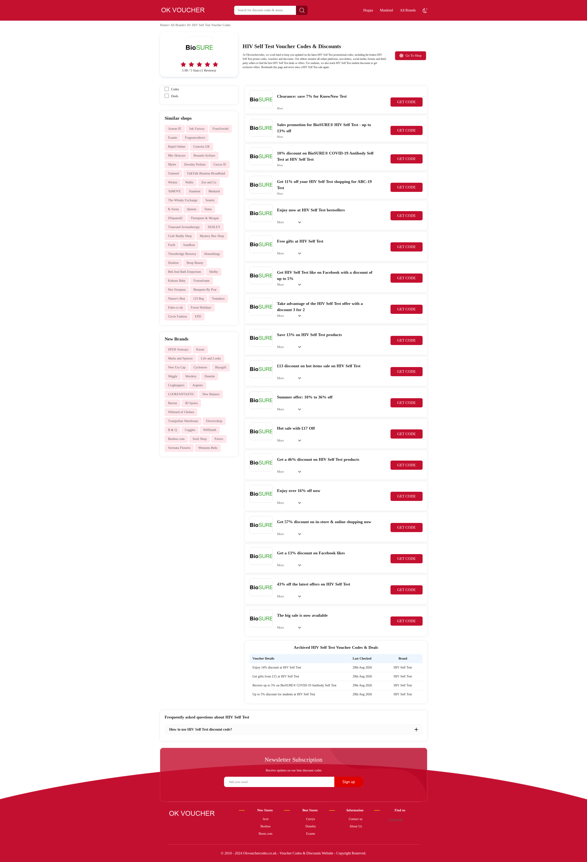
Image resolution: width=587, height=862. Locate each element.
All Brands (408, 10)
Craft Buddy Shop (180, 236)
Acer (266, 819)
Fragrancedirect (195, 137)
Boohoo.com (176, 439)
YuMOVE (174, 191)
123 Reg (198, 298)
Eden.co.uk (175, 307)
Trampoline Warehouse (183, 421)
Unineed (173, 173)
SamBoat (189, 245)
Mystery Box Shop (212, 236)
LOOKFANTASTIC (181, 394)
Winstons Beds (207, 448)
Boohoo (265, 826)
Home (164, 25)
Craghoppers (176, 385)
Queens (191, 209)
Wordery (191, 376)
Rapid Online (176, 146)
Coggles (190, 430)
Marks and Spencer (180, 358)
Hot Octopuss (177, 289)
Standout (194, 191)
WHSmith (209, 430)
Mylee (172, 164)
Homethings (212, 254)
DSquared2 (175, 218)
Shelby (213, 272)
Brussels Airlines (204, 155)
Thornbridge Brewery (182, 254)
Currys (310, 819)
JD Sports (191, 403)
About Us (355, 826)
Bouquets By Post (205, 289)
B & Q (172, 430)
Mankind (386, 10)
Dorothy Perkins (194, 164)
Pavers (219, 439)
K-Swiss (173, 209)
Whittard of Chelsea (181, 412)
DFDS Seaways (178, 349)
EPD (198, 316)
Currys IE (219, 164)
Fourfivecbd (220, 128)
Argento (197, 385)
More (280, 108)
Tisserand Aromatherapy (184, 227)
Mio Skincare (177, 155)
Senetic (210, 200)
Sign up (348, 782)
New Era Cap (177, 367)
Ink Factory (197, 128)
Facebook (395, 820)
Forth (171, 245)
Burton (172, 403)
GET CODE (406, 102)
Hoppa (368, 10)
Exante (172, 137)
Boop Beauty (195, 263)
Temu (208, 209)
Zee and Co (208, 182)
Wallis (189, 182)
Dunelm (210, 376)
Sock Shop (200, 439)
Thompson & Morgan (205, 218)
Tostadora (218, 298)
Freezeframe (202, 280)
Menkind (214, 191)
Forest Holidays (201, 307)
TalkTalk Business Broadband (206, 173)
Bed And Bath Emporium (184, 272)
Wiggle (172, 376)
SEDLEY (214, 227)
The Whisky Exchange (182, 200)
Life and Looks (211, 358)
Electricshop (214, 421)
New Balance (210, 394)
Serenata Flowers (179, 448)
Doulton (173, 263)
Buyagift (220, 367)
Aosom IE (174, 128)
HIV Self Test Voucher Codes (211, 25)
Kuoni (200, 349)
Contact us (355, 819)
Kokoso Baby (177, 280)
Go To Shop (413, 55)
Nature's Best (176, 298)
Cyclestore (200, 367)
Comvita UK (201, 146)
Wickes (172, 182)
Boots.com (265, 833)
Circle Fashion (177, 316)
